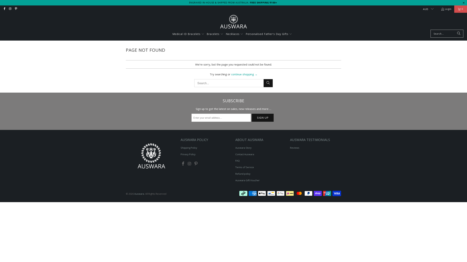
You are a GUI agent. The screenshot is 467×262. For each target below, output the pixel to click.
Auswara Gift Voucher (247, 180)
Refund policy (242, 173)
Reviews (294, 147)
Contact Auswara (244, 154)
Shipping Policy (189, 147)
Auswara (139, 193)
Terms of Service (244, 167)
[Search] (458, 34)
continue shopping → (244, 74)
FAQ (237, 160)
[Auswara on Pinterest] (15, 9)
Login (448, 9)
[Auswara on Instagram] (9, 9)
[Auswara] (233, 22)
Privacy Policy (188, 154)
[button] (188, 34)
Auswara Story (243, 147)
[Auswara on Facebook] (4, 9)
